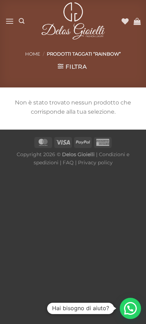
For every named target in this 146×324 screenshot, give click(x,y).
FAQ (68, 162)
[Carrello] (137, 21)
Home (32, 54)
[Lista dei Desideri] (125, 21)
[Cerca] (21, 21)
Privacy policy (95, 162)
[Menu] (9, 21)
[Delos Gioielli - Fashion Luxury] (73, 21)
